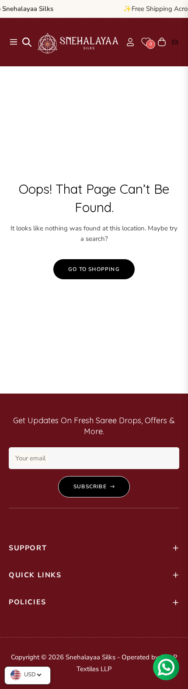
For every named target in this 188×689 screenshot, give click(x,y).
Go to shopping (94, 269)
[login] (126, 42)
